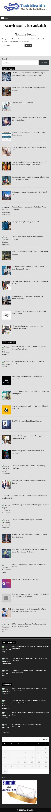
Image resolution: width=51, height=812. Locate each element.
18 (12, 762)
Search (4, 59)
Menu (6, 18)
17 (5, 762)
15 (39, 757)
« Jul (3, 777)
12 (18, 757)
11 (11, 757)
